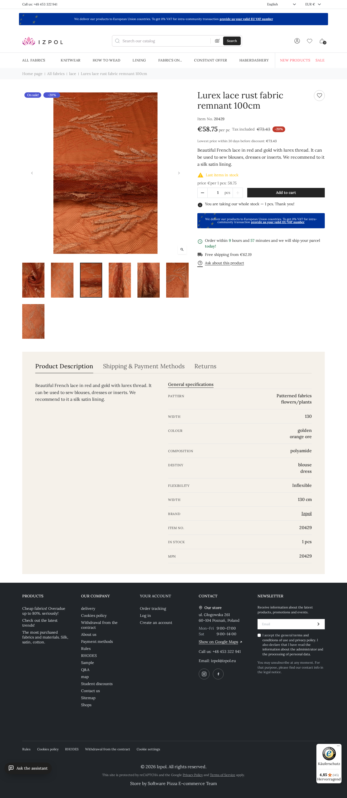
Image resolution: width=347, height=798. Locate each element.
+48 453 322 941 (227, 651)
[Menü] (338, 747)
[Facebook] (218, 674)
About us (88, 634)
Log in (145, 615)
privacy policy (305, 640)
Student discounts (97, 683)
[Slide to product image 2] (62, 280)
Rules (86, 648)
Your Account (155, 596)
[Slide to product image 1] (33, 280)
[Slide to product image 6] (177, 280)
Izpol (306, 513)
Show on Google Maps (218, 641)
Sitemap (88, 697)
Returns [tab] (205, 366)
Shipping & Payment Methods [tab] (144, 366)
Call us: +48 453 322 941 (39, 4)
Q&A (85, 669)
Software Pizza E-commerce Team (182, 783)
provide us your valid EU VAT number (246, 19)
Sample (87, 662)
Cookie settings (148, 749)
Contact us (90, 690)
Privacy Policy (193, 775)
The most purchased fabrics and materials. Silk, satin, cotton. (45, 637)
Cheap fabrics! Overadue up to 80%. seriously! (43, 611)
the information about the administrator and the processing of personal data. (292, 649)
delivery (88, 608)
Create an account (156, 622)
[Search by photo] (217, 40)
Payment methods (97, 641)
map (85, 676)
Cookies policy (94, 615)
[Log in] (297, 41)
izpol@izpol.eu (223, 660)
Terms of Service (222, 775)
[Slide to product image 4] (120, 280)
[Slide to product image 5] (148, 280)
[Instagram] (204, 674)
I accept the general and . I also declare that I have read (292, 644)
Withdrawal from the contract (99, 625)
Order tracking (153, 608)
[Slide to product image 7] (33, 321)
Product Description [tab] (64, 366)
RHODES (89, 655)
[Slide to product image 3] (91, 280)
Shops (86, 704)
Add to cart (286, 192)
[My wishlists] (310, 41)
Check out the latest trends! (39, 623)
